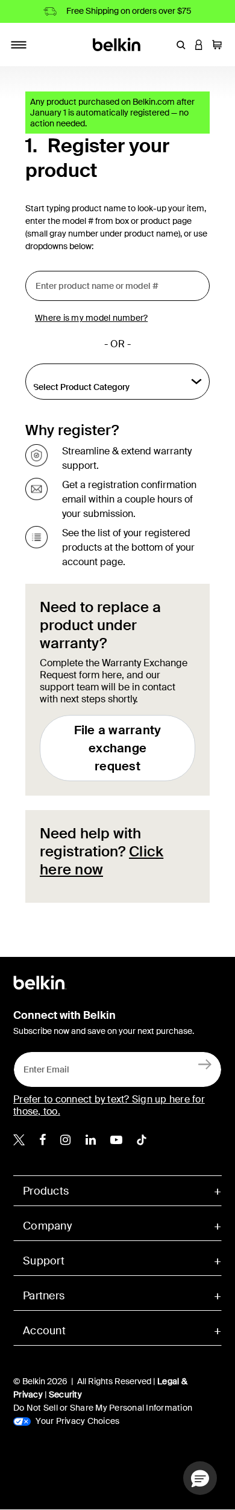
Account (44, 1330)
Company (47, 1226)
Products (46, 1191)
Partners (43, 1296)
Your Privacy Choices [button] (76, 1421)
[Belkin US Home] (118, 43)
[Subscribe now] (205, 1063)
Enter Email (42, 1066)
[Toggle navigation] (18, 44)
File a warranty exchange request (117, 748)
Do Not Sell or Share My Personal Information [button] (102, 1407)
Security (65, 1394)
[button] (181, 44)
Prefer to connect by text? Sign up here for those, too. (109, 1105)
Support (43, 1261)
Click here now (101, 860)
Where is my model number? (91, 317)
